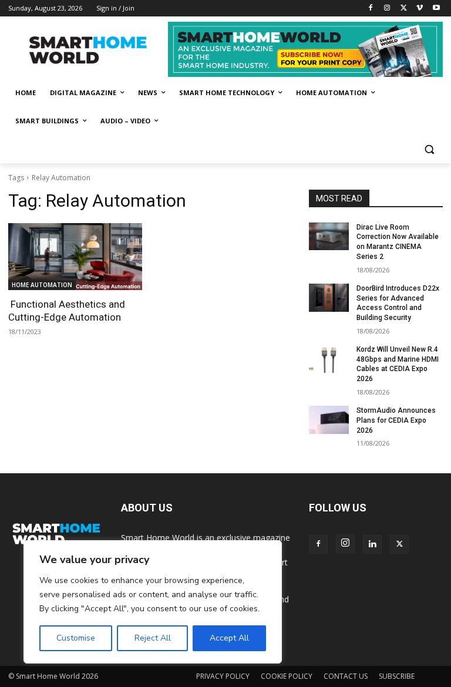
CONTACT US (346, 676)
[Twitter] (403, 8)
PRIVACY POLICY (223, 676)
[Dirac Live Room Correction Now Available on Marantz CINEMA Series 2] (329, 237)
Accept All (229, 638)
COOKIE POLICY (286, 676)
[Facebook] (371, 8)
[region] (152, 602)
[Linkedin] (372, 544)
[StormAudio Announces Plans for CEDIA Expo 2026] (329, 420)
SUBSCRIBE (397, 676)
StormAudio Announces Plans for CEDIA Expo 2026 (396, 420)
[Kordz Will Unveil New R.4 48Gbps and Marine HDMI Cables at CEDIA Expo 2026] (329, 359)
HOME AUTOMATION (42, 285)
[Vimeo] (419, 8)
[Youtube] (436, 8)
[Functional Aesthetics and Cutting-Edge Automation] (75, 256)
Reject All (152, 638)
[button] (429, 149)
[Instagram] (387, 8)
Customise (75, 638)
